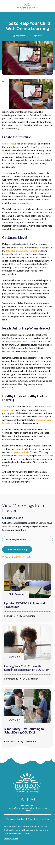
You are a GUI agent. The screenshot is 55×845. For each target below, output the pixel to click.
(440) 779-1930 (27, 805)
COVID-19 (14, 656)
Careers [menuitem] (39, 819)
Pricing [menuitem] (30, 819)
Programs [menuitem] (10, 819)
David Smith (29, 615)
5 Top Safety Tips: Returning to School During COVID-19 (24, 730)
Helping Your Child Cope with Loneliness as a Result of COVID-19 (26, 667)
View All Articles (14, 557)
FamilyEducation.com (21, 341)
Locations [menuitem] (21, 819)
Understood (8, 143)
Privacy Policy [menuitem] (11, 838)
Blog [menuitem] (47, 819)
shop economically (20, 452)
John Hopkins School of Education (23, 250)
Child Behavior (17, 594)
